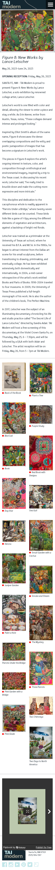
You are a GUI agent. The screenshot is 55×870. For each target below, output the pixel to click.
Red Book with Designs (37, 474)
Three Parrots (38, 687)
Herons (7, 544)
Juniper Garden (11, 585)
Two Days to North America (38, 763)
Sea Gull (33, 511)
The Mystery (37, 642)
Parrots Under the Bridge (13, 663)
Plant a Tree (37, 396)
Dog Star (8, 511)
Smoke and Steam (40, 596)
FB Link (4, 864)
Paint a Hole (10, 633)
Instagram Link (11, 864)
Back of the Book (12, 393)
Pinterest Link (23, 864)
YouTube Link (17, 864)
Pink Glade (9, 734)
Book (6, 469)
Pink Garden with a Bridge (12, 693)
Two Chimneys (36, 717)
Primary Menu (50, 4)
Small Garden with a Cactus (40, 554)
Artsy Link (36, 864)
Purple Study (37, 426)
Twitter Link (30, 864)
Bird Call (8, 436)
